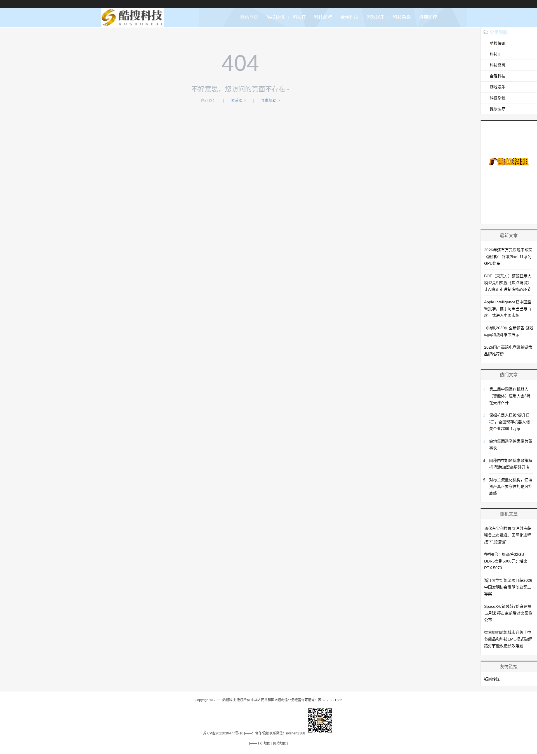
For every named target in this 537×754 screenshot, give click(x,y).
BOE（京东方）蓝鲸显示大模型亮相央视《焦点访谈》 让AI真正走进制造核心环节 (507, 283)
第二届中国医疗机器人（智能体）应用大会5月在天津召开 (510, 396)
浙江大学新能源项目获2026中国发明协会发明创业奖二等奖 (508, 587)
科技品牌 (323, 17)
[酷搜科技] (132, 24)
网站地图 (279, 743)
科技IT (299, 17)
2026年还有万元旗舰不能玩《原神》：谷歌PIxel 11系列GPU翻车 (508, 257)
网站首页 (249, 17)
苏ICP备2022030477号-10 (223, 733)
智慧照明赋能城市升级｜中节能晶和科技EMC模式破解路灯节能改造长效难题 (508, 639)
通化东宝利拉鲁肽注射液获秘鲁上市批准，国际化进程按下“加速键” (507, 535)
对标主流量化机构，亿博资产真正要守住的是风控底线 (510, 486)
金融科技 (349, 17)
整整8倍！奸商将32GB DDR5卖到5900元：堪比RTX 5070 (505, 561)
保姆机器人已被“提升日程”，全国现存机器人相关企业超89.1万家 (509, 422)
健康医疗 (428, 17)
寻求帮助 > (270, 100)
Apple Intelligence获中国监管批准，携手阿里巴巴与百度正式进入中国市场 (507, 309)
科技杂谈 (402, 17)
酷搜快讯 (275, 17)
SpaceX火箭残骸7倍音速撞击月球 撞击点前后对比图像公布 (508, 613)
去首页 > (238, 100)
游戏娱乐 (376, 17)
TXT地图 (264, 743)
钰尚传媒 (492, 679)
